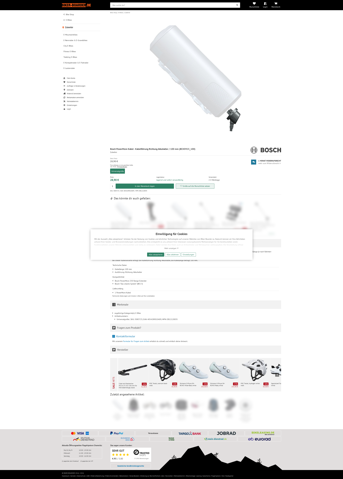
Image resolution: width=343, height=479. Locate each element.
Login (265, 6)
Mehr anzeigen (170, 248)
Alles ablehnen (173, 254)
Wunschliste (254, 6)
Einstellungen (188, 254)
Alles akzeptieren (156, 254)
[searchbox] (175, 5)
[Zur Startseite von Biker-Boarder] (81, 5)
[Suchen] (237, 5)
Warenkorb (275, 6)
